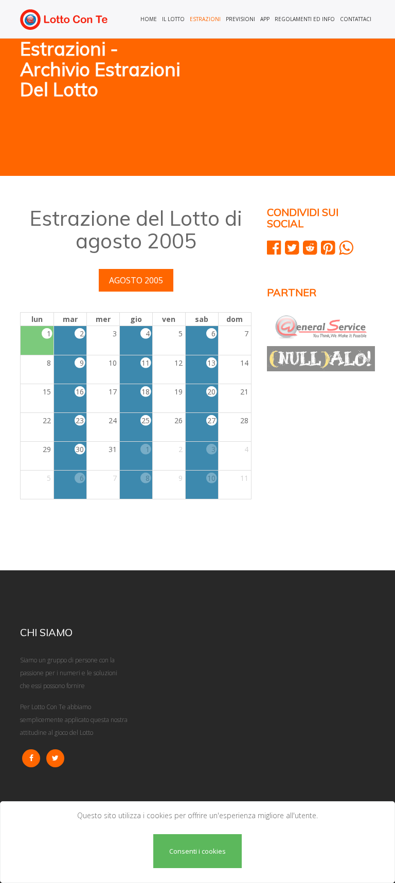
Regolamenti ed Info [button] (305, 19)
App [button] (265, 19)
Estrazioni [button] (205, 19)
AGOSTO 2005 (136, 280)
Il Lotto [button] (173, 19)
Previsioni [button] (240, 19)
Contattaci (355, 19)
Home (148, 19)
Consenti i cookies (197, 851)
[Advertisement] (290, 108)
